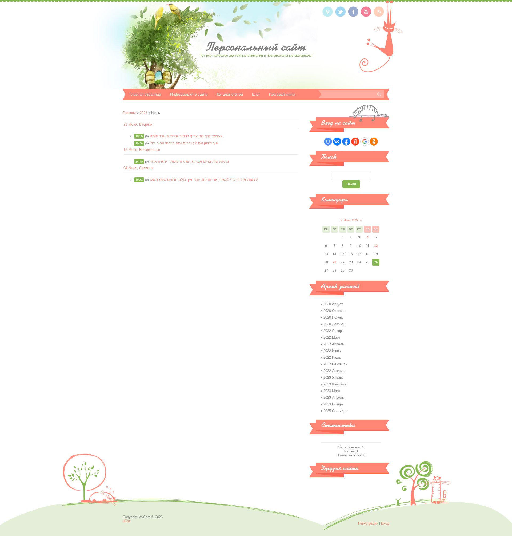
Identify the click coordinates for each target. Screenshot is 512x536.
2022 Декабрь (334, 371)
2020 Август (333, 304)
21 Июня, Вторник (137, 124)
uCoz (127, 521)
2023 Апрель (333, 398)
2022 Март (331, 337)
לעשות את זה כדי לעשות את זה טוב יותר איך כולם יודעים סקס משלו (204, 179)
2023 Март (331, 391)
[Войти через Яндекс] (355, 142)
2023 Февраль (334, 384)
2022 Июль (332, 357)
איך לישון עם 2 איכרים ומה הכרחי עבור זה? (184, 143)
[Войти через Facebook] (346, 142)
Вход (385, 523)
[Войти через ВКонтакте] (337, 142)
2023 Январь (333, 377)
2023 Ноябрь (333, 404)
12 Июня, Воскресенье (141, 150)
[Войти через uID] (328, 142)
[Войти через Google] (364, 141)
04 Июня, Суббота (138, 168)
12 (376, 246)
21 (334, 262)
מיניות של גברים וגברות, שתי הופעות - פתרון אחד (189, 161)
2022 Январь (333, 331)
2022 (143, 113)
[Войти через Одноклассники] (374, 142)
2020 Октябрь (334, 311)
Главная (129, 113)
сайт (256, 46)
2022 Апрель (333, 344)
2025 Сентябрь (335, 411)
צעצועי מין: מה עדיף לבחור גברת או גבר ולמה (186, 136)
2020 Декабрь (334, 324)
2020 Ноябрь (333, 317)
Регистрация (368, 523)
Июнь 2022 (351, 220)
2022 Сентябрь (335, 364)
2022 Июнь (332, 351)
